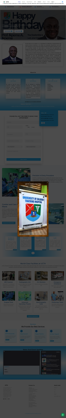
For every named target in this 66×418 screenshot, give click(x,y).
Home (19, 1)
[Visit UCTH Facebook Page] (62, 2)
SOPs (35, 1)
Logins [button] (52, 1)
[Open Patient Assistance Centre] (63, 415)
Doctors (23, 1)
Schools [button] (39, 1)
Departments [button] (29, 1)
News (48, 1)
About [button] (44, 1)
